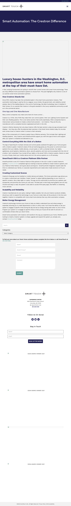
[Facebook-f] (32, 319)
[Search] (67, 225)
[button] (67, 6)
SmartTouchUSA (13, 163)
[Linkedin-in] (38, 319)
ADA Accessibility (50, 504)
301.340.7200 (65, 1)
